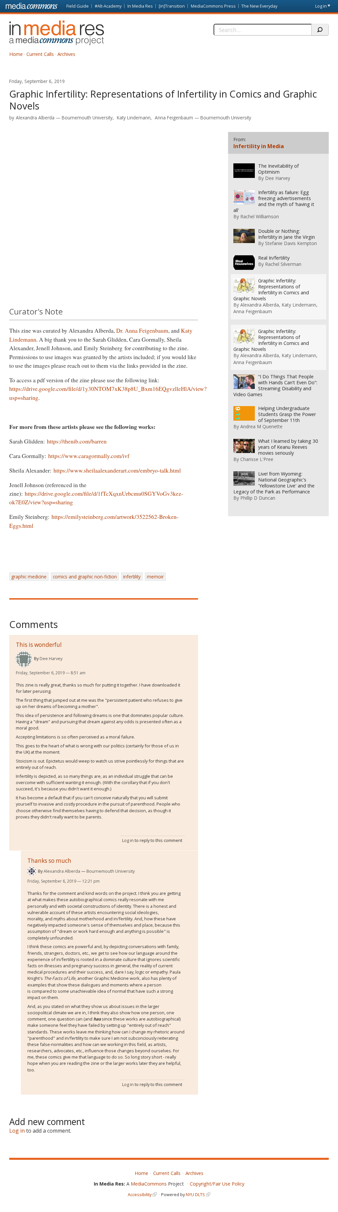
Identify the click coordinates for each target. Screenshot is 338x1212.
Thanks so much (49, 860)
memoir (155, 576)
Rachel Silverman (283, 264)
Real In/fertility (273, 258)
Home (16, 54)
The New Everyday (259, 6)
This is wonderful (39, 644)
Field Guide (77, 6)
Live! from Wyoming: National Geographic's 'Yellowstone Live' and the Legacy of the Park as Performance (274, 483)
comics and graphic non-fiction (85, 576)
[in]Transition (172, 6)
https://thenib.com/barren (77, 441)
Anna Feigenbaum (174, 117)
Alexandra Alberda (35, 117)
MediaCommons (149, 1184)
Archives (66, 54)
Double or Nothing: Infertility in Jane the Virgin (286, 234)
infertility (132, 576)
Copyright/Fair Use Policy (217, 1184)
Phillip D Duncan (257, 498)
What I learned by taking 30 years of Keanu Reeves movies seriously (288, 447)
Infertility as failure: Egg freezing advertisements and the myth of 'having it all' (273, 201)
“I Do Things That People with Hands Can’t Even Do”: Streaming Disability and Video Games (275, 385)
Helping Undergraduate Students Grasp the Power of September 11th (287, 414)
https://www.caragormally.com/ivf (88, 456)
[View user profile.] (24, 659)
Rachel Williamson (259, 216)
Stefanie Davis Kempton (291, 243)
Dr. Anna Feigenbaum (142, 330)
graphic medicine (29, 576)
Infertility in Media (258, 146)
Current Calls (40, 54)
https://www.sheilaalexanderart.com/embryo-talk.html (117, 470)
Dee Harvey (51, 658)
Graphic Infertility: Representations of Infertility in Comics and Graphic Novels (271, 290)
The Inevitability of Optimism (278, 169)
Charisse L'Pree (256, 459)
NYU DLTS (195, 1194)
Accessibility (140, 1194)
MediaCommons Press (213, 6)
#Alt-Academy (108, 6)
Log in (321, 6)
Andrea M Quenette (261, 426)
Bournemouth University (87, 117)
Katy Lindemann (134, 117)
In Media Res (140, 6)
